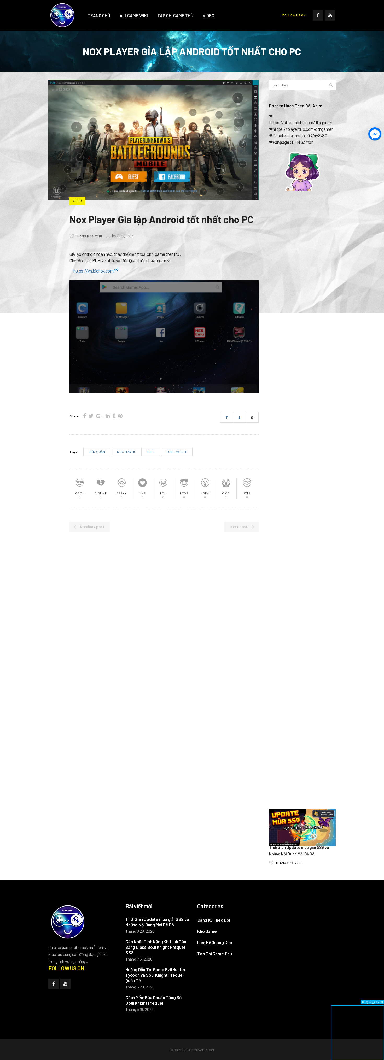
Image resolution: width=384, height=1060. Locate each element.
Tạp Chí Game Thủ (214, 953)
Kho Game (207, 931)
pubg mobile (177, 452)
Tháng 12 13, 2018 (88, 236)
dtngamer (125, 236)
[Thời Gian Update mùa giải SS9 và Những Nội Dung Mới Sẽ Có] (302, 827)
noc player (126, 452)
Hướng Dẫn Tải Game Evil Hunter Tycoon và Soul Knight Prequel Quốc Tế (155, 975)
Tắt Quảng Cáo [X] (372, 1002)
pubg (151, 452)
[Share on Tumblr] (114, 416)
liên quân (97, 452)
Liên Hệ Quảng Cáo (214, 942)
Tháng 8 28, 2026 (288, 862)
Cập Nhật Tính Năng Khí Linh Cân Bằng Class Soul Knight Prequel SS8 (155, 947)
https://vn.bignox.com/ (94, 270)
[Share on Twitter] (91, 416)
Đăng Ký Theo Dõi (213, 919)
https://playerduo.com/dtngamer (302, 129)
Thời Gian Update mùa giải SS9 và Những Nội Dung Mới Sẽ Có (157, 921)
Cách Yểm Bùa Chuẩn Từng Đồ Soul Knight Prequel (153, 1000)
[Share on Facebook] (84, 416)
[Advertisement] (302, 282)
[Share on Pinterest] (120, 416)
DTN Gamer (302, 142)
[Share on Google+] (99, 416)
